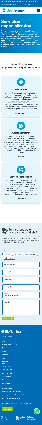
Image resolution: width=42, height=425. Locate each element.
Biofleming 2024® (20, 418)
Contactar (8, 318)
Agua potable (7, 376)
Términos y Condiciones (6, 418)
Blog (3, 358)
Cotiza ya (7, 409)
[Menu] (38, 10)
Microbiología (7, 366)
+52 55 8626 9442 (24, 5)
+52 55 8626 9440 (10, 5)
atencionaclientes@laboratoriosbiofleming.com (20, 1)
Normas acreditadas (9, 345)
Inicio (3, 341)
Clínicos (4, 380)
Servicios (17, 254)
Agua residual (7, 373)
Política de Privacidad (31, 418)
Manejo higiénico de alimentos (12, 391)
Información (9, 258)
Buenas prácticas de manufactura (14, 395)
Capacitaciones (30, 254)
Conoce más (19, 113)
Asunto (5, 250)
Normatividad (7, 388)
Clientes (5, 351)
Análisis (7, 254)
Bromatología (7, 370)
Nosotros (5, 348)
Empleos (5, 355)
